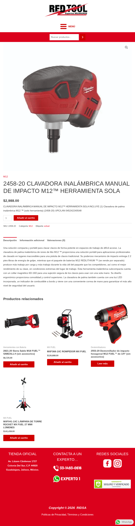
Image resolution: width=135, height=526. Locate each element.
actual (47, 226)
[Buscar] (82, 37)
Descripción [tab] (10, 240)
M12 (5, 176)
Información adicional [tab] (32, 240)
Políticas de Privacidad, (54, 514)
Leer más (102, 363)
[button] (126, 47)
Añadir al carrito (26, 218)
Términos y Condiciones (80, 514)
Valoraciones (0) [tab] (56, 240)
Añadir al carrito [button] (19, 364)
